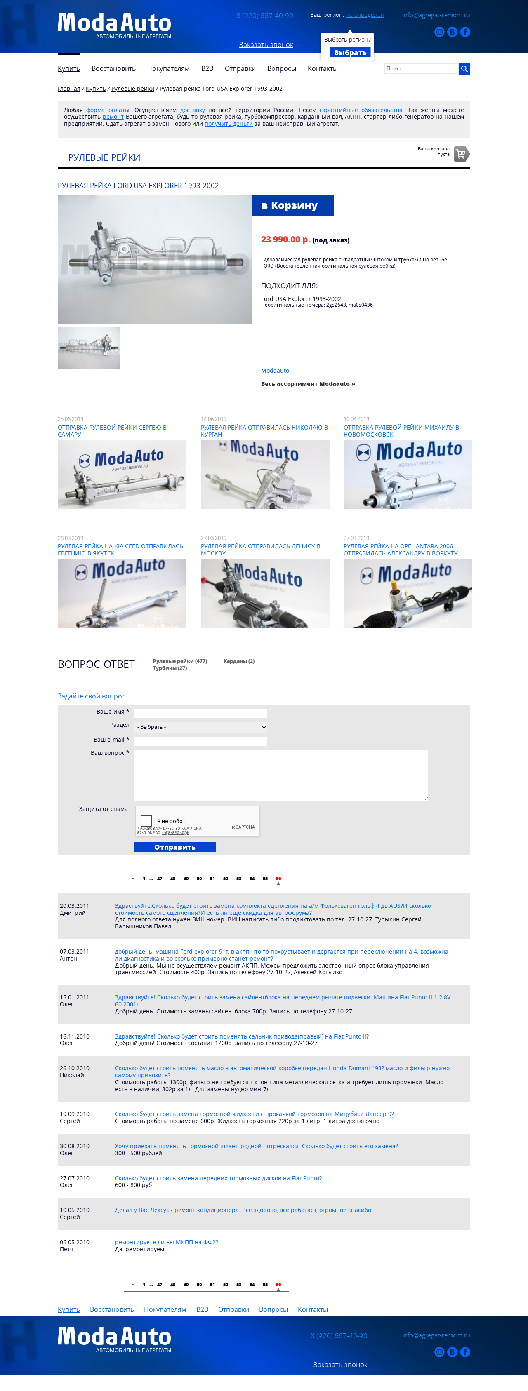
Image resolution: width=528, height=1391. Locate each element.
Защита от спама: (104, 809)
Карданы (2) (239, 661)
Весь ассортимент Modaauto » (308, 384)
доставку (192, 110)
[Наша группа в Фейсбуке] (465, 35)
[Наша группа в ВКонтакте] (452, 35)
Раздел (120, 724)
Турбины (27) (170, 668)
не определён (365, 15)
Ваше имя (113, 711)
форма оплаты (107, 110)
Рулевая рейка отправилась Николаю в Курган (264, 430)
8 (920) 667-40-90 (264, 15)
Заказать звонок (266, 44)
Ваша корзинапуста (434, 151)
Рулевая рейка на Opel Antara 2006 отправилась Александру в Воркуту (401, 549)
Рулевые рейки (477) (180, 661)
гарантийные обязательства (361, 110)
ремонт (113, 116)
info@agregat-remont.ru (436, 15)
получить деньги (229, 123)
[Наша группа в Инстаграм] (439, 35)
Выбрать (350, 52)
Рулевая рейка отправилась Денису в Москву (261, 549)
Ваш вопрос (110, 753)
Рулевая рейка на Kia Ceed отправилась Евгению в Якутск (120, 549)
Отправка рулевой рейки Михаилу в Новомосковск (401, 430)
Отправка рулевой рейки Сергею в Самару (112, 430)
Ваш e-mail (112, 739)
